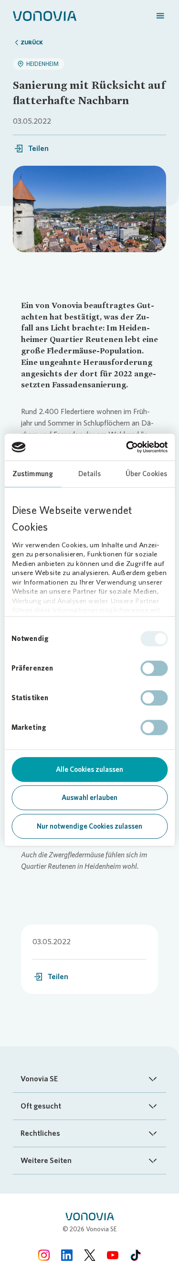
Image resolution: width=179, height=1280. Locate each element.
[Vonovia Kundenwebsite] (44, 15)
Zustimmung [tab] (32, 473)
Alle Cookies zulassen (89, 769)
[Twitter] (89, 1255)
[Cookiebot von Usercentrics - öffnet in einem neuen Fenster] (127, 447)
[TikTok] (135, 1255)
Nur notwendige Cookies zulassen (89, 826)
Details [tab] (89, 473)
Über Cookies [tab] (146, 473)
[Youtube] (112, 1255)
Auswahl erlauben (89, 797)
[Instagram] (44, 1255)
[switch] (154, 668)
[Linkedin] (67, 1255)
